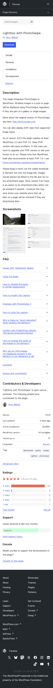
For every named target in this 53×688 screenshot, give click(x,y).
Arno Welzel (12, 37)
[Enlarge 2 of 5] (21, 230)
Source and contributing (15, 373)
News (5, 582)
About (6, 577)
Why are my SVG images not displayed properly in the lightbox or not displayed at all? (18, 354)
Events (31, 605)
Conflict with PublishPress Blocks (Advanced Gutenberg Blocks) (19, 331)
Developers (8, 610)
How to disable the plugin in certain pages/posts (15, 285)
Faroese (13, 651)
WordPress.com (12, 624)
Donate (33, 610)
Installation (11, 69)
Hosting (6, 587)
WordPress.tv (11, 615)
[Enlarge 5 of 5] (46, 244)
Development (12, 76)
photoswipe (44, 456)
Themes (32, 582)
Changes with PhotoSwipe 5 (17, 304)
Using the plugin (10, 276)
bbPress (8, 633)
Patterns (32, 592)
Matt (6, 629)
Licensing (7, 365)
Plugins (31, 587)
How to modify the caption (16, 295)
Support (9, 83)
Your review (8, 509)
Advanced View (10, 463)
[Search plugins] (31, 22)
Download (9, 45)
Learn (5, 601)
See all (47, 509)
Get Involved (34, 601)
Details (9, 55)
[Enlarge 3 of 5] (46, 217)
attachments (28, 451)
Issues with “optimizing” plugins (18, 268)
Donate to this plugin (13, 561)
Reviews (10, 62)
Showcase (33, 577)
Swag (32, 615)
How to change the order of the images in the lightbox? (17, 342)
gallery (38, 451)
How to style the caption (15, 312)
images (46, 451)
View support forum (12, 536)
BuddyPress (10, 638)
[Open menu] (48, 4)
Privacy (6, 592)
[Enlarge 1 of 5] (21, 217)
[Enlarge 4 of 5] (46, 230)
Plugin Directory (10, 12)
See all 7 (46, 444)
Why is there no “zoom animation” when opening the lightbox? (20, 321)
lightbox (34, 456)
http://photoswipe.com (24, 121)
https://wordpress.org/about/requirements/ (24, 162)
